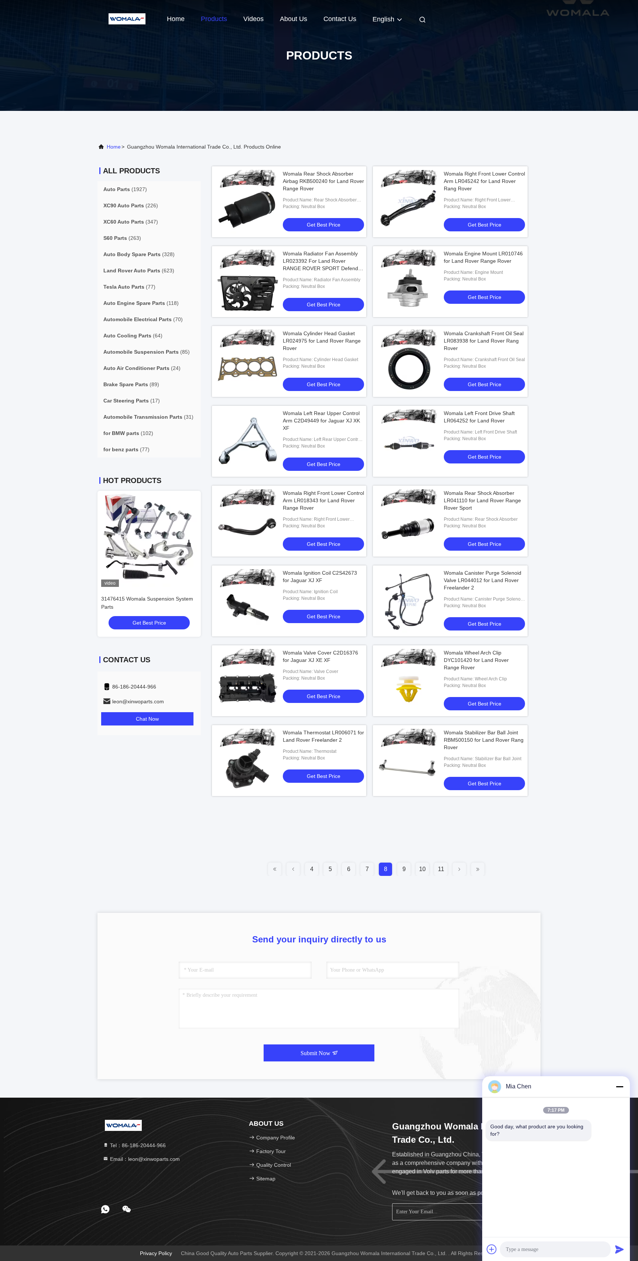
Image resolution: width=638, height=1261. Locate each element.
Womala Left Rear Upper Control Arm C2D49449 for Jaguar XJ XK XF (321, 420)
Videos (253, 19)
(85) (146, 352)
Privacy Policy (156, 1253)
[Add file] (492, 1249)
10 (422, 869)
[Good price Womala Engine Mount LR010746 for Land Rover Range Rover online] (408, 281)
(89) (131, 384)
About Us (293, 19)
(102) (128, 433)
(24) (142, 368)
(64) (132, 336)
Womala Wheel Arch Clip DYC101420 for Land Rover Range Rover (476, 660)
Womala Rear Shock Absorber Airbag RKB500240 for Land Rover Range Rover (323, 181)
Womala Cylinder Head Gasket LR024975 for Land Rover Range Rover (322, 340)
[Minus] (619, 1086)
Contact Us (339, 19)
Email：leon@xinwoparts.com (144, 1159)
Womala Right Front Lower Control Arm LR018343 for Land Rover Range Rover (323, 500)
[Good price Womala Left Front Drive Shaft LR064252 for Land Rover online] (408, 441)
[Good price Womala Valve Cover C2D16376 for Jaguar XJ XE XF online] (247, 681)
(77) (129, 287)
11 (441, 869)
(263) (122, 238)
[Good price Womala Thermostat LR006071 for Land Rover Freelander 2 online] (247, 760)
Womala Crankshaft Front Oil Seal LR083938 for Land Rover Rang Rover (484, 340)
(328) (139, 254)
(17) (131, 401)
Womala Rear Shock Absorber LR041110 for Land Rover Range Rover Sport (482, 500)
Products (214, 19)
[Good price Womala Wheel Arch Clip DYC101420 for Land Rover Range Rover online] (408, 681)
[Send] (619, 1249)
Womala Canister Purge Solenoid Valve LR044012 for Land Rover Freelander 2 (482, 580)
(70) (143, 319)
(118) (141, 303)
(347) (130, 222)
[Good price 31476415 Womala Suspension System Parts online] (149, 539)
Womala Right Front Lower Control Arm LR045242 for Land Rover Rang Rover (484, 181)
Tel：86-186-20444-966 (137, 1145)
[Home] (127, 18)
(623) (138, 270)
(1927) (125, 189)
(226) (130, 205)
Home (176, 19)
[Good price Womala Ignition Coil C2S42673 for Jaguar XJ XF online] (247, 601)
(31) (148, 417)
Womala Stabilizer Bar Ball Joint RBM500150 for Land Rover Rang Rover (484, 740)
